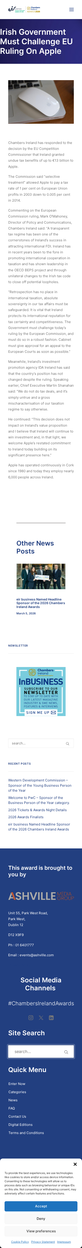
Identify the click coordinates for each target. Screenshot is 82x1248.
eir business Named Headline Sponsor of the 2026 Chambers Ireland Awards (40, 603)
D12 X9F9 (16, 935)
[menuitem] (41, 1084)
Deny (41, 1218)
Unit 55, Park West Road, (28, 913)
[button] (75, 1164)
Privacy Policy (20, 965)
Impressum (64, 1241)
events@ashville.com (37, 955)
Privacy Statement (43, 1241)
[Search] (41, 743)
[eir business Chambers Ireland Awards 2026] (24, 9)
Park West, (16, 919)
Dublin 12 (15, 925)
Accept (41, 1206)
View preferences (41, 1231)
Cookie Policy (20, 1241)
